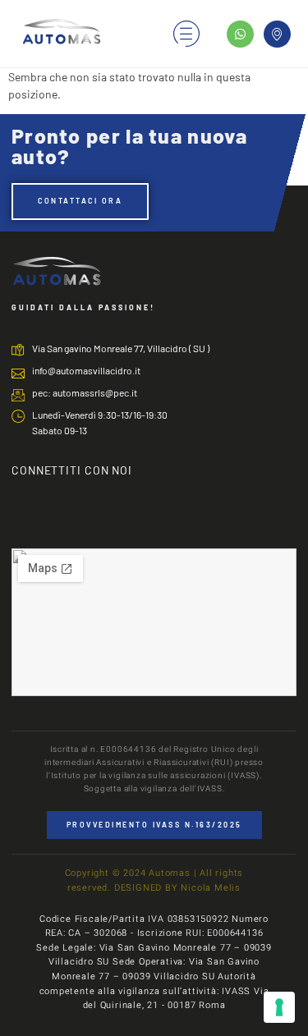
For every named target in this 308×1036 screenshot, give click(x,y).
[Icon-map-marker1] (277, 34)
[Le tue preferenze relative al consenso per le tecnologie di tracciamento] (279, 1007)
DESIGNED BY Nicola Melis (177, 888)
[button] (186, 33)
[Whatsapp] (240, 34)
